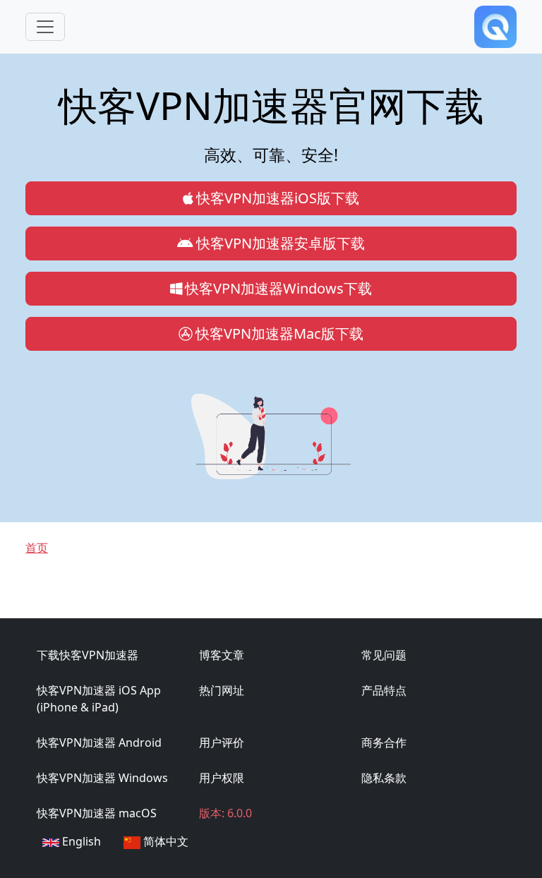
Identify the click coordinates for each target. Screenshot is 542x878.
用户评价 (221, 742)
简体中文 (164, 841)
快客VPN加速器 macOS (97, 813)
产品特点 (383, 690)
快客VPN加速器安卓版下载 (280, 243)
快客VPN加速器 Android (99, 742)
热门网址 (221, 690)
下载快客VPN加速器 (87, 655)
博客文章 (221, 655)
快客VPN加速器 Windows (102, 778)
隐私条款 (383, 778)
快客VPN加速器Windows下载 (278, 288)
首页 (36, 547)
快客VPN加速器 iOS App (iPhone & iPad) (99, 698)
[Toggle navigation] (45, 27)
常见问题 (383, 655)
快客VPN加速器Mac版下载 (279, 333)
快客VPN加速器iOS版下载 (277, 198)
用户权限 (221, 778)
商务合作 (383, 742)
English (80, 841)
